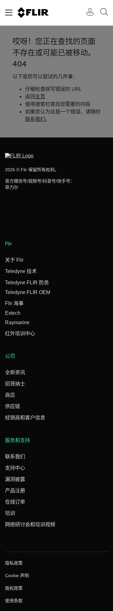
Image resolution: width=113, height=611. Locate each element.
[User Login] (86, 13)
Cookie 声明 (17, 575)
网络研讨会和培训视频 (30, 524)
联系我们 (15, 456)
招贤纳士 (15, 383)
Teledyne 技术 (21, 271)
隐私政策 (14, 562)
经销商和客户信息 (25, 417)
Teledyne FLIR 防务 (27, 282)
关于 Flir (14, 260)
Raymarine (17, 322)
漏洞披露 (15, 479)
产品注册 (15, 490)
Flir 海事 (14, 303)
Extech (12, 313)
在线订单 (15, 502)
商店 (10, 395)
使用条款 (14, 600)
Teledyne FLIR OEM (27, 292)
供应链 (12, 406)
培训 (10, 513)
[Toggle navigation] (9, 12)
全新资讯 (15, 372)
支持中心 (15, 468)
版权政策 (14, 588)
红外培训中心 (20, 333)
